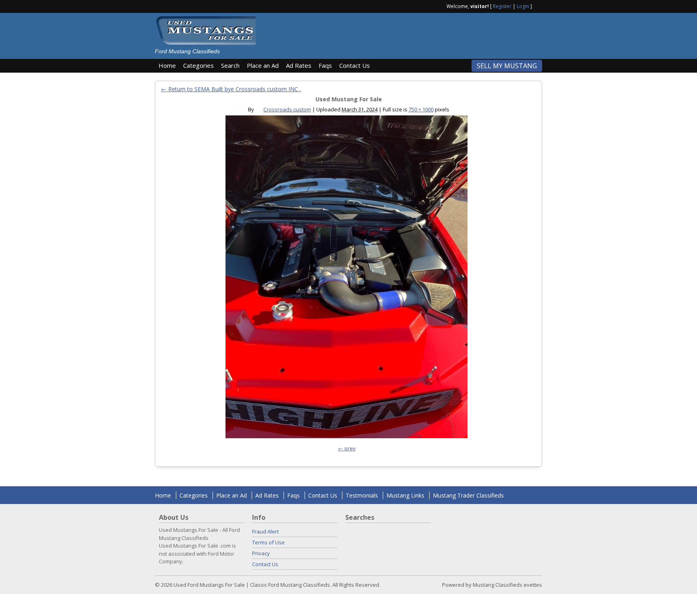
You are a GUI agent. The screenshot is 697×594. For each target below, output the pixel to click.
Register (502, 6)
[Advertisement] (402, 33)
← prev (347, 448)
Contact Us (354, 65)
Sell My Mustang (507, 65)
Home (167, 65)
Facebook (539, 5)
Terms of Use (268, 542)
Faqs (325, 65)
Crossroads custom (287, 109)
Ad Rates (298, 65)
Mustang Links (405, 495)
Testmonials (362, 495)
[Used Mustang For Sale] (346, 278)
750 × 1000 (421, 109)
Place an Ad (263, 65)
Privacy (261, 553)
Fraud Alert (265, 531)
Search (230, 65)
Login (523, 6)
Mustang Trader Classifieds (468, 495)
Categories (198, 65)
